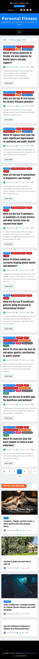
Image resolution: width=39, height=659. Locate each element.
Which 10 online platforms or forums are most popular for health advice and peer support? (17, 58)
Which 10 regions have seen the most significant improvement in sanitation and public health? (19, 138)
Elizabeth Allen (11, 67)
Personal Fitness (19, 18)
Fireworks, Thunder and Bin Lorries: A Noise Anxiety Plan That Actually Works (19, 524)
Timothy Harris (11, 530)
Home (5, 40)
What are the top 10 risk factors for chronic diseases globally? (19, 100)
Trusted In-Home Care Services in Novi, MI (17, 563)
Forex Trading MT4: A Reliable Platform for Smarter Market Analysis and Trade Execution (19, 607)
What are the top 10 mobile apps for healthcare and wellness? (19, 398)
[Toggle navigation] (19, 32)
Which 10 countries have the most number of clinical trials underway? (18, 442)
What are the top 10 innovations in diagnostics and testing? (19, 176)
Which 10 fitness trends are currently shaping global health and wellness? (19, 263)
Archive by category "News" (18, 40)
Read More (9, 83)
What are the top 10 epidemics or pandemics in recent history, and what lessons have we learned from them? (19, 219)
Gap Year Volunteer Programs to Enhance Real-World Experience (17, 627)
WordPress (28, 653)
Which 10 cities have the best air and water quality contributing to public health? (19, 353)
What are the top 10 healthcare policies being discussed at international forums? (18, 305)
